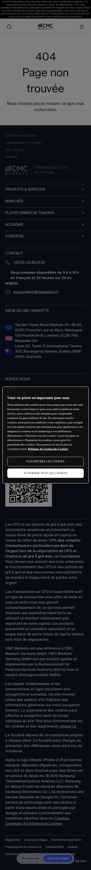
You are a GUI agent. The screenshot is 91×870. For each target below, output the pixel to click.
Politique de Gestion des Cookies (48, 449)
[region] (45, 435)
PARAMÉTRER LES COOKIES (45, 461)
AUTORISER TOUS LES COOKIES (46, 473)
